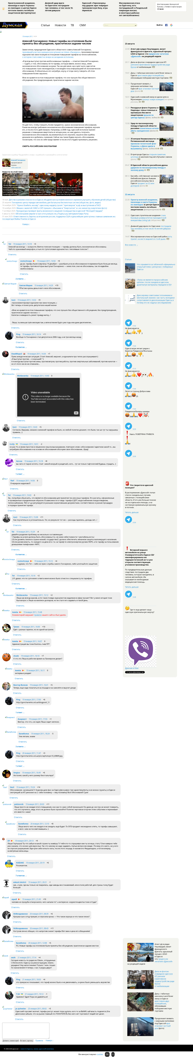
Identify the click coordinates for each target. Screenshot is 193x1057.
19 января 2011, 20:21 (37, 882)
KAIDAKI (20, 862)
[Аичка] (9, 466)
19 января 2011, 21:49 (31, 899)
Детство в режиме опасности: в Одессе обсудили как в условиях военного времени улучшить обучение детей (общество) (62, 199)
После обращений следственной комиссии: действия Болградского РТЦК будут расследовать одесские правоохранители (15, 189)
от (143, 67)
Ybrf (12, 480)
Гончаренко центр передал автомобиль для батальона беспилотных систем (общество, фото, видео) (56, 202)
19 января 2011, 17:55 (38, 719)
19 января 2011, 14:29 (43, 285)
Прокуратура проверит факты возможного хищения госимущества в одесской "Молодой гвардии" (59, 211)
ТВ (72, 25)
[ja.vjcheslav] (7, 1008)
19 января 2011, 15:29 (25, 531)
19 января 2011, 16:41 (39, 685)
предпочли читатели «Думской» (164, 960)
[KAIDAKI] (9, 867)
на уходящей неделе (151, 56)
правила (37, 615)
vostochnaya (26, 261)
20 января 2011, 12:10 (39, 823)
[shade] (6, 660)
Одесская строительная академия (146, 215)
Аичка (19, 461)
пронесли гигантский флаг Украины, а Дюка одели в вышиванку (143, 146)
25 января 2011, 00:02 (37, 1008)
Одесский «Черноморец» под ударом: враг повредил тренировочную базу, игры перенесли (95, 7)
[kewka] (5, 610)
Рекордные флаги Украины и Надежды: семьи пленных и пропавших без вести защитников (144, 111)
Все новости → (131, 245)
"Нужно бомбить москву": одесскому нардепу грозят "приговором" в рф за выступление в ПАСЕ (59, 205)
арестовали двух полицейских (150, 75)
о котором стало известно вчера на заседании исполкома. (48, 57)
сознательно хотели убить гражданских (145, 129)
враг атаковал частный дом (145, 89)
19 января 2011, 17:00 (31, 699)
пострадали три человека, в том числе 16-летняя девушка (151, 227)
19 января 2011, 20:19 (35, 862)
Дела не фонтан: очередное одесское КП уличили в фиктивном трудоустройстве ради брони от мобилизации (164, 978)
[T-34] (9, 999)
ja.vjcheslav (20, 1008)
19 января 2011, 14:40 (39, 375)
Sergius (16, 772)
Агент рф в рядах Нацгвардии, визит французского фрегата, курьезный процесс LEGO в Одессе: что (151, 51)
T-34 (18, 994)
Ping (18, 334)
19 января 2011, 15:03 (22, 495)
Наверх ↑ (26, 224)
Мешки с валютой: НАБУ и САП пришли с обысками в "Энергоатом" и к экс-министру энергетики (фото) (62, 208)
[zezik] (5, 956)
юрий (14, 899)
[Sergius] (6, 777)
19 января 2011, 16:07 (32, 641)
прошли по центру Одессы (142, 116)
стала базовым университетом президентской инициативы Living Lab (148, 218)
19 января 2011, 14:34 (36, 354)
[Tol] (4, 244)
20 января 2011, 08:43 (39, 928)
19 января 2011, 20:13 (24, 841)
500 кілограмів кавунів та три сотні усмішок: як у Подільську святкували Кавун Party (52, 213)
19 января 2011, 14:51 (29, 444)
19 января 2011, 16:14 (31, 334)
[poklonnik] (7, 804)
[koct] (5, 303)
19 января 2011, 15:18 (33, 461)
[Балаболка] (10, 732)
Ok (107, 1054)
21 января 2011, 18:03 (31, 979)
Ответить (12, 254)
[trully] (4, 445)
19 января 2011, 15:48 (32, 612)
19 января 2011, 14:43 (28, 427)
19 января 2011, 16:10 (30, 656)
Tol (10, 244)
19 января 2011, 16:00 (30, 626)
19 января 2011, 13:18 (22, 244)
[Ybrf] (5, 479)
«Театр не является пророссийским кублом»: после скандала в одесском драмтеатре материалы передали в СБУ (154, 282)
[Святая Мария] (9, 283)
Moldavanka (22, 375)
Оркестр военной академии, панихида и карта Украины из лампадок (144, 202)
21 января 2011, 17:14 (27, 957)
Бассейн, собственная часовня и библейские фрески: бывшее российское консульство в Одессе (145, 180)
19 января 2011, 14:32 (27, 300)
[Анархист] (10, 717)
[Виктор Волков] (6, 690)
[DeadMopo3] (5, 356)
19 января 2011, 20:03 (35, 804)
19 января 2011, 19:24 (25, 787)
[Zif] (3, 839)
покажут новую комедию (153, 99)
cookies (100, 1054)
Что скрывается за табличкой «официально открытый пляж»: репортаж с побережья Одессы (156, 266)
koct (13, 300)
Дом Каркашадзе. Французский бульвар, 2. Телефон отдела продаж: (169, 6)
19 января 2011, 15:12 (43, 561)
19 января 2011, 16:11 (35, 670)
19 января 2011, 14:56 (25, 480)
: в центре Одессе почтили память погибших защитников (145, 207)
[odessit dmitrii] (6, 886)
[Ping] (9, 339)
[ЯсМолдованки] (6, 918)
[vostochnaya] (11, 261)
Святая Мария (25, 285)
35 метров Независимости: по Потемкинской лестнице (145, 139)
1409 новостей (16, 168)
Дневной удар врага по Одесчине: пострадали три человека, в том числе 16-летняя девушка (59, 7)
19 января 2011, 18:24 (40, 733)
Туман (16, 626)
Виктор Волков (20, 685)
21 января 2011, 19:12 (34, 994)
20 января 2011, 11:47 (31, 753)
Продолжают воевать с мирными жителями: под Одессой (142, 86)
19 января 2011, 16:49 (31, 772)
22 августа (130, 194)
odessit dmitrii (19, 882)
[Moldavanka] (8, 374)
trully (12, 444)
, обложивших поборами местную (150, 76)
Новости (60, 25)
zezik (13, 957)
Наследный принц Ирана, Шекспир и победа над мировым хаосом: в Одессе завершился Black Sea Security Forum (69, 190)
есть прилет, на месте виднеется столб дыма (151, 237)
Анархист (22, 719)
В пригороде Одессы (140, 154)
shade (16, 656)
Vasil (12, 787)
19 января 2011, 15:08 (28, 517)
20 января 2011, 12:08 (37, 943)
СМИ (83, 25)
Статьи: (128, 259)
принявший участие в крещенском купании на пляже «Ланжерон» (51, 52)
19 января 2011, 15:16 (26, 575)
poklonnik (18, 804)
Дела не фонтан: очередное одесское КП (148, 62)
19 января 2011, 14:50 (46, 261)
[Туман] (6, 631)
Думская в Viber (132, 668)
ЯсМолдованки (20, 914)
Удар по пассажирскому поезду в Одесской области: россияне (144, 126)
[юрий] (5, 897)
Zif (8, 841)
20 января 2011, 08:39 (39, 914)
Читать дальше (131, 512)
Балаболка (24, 733)
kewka (15, 612)
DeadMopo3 (16, 354)
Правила (39, 1040)
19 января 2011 (27, 36)
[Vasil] (4, 787)
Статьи (45, 25)
